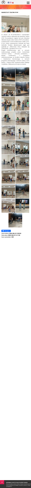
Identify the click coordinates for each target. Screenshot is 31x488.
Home (8, 8)
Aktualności (12, 8)
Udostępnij (7, 231)
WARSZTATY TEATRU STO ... (19, 8)
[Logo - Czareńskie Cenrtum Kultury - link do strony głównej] (3, 2)
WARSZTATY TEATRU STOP (9, 12)
